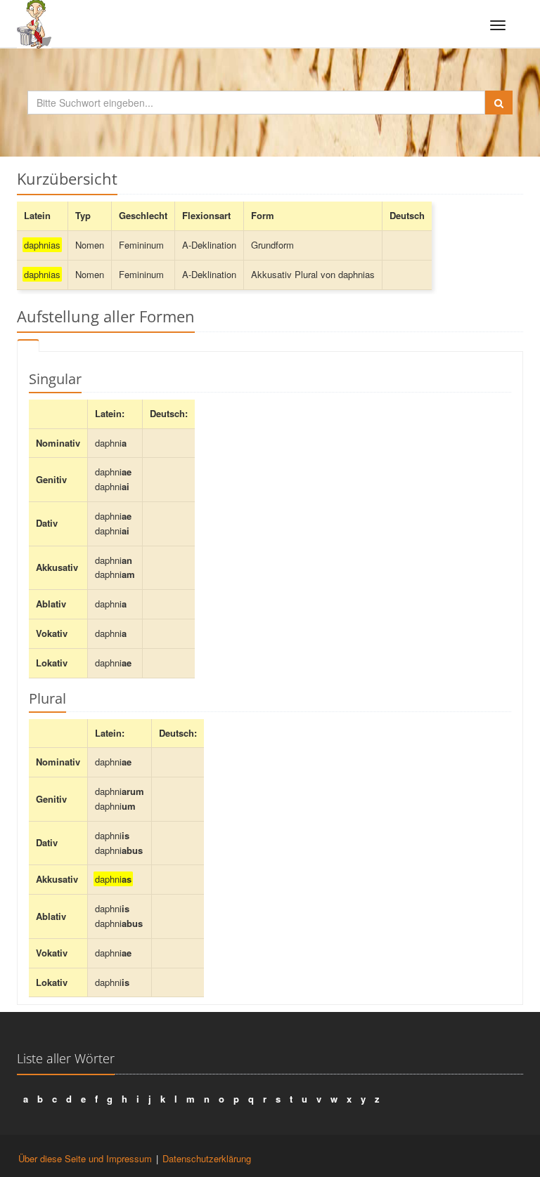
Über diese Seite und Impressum (85, 1158)
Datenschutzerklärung (206, 1158)
